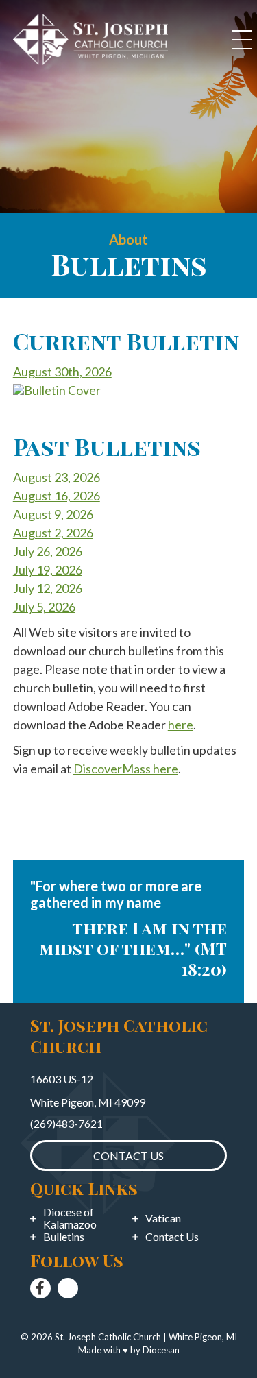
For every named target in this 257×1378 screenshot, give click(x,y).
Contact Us (172, 1237)
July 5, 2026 (44, 606)
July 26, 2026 (47, 551)
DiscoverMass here (125, 768)
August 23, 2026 (56, 477)
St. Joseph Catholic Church (108, 1336)
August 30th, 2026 (62, 371)
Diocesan (161, 1349)
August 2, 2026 (53, 532)
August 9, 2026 (53, 514)
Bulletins (63, 1237)
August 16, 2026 (56, 495)
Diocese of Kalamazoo (70, 1218)
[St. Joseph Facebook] (40, 1288)
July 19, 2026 (47, 569)
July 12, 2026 (47, 588)
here (180, 724)
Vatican (163, 1218)
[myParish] (68, 1288)
